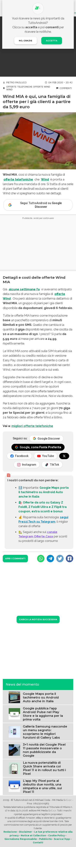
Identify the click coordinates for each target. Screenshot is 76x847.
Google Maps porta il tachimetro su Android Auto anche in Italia (43, 492)
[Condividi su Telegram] (50, 558)
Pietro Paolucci (16, 82)
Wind (9, 89)
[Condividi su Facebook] (69, 558)
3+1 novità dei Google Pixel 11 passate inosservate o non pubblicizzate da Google (44, 750)
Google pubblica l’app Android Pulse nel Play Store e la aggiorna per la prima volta (43, 713)
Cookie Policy (56, 835)
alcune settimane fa (24, 289)
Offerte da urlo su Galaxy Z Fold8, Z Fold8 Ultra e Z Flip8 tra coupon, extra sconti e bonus (42, 507)
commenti (66, 88)
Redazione (10, 831)
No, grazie (25, 40)
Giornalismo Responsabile (20, 839)
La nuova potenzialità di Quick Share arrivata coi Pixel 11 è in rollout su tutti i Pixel (44, 768)
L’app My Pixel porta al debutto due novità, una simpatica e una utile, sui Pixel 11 (42, 786)
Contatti (38, 842)
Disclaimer (25, 831)
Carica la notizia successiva (38, 619)
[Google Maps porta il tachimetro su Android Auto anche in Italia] (14, 697)
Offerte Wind (41, 86)
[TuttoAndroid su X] (64, 456)
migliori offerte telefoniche (32, 426)
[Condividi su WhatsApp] (40, 558)
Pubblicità (45, 839)
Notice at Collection (33, 835)
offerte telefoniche (18, 179)
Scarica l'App (62, 839)
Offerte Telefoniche (19, 86)
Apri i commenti (15, 558)
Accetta (51, 40)
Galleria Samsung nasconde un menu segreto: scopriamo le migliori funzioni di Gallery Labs (45, 732)
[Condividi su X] (60, 558)
